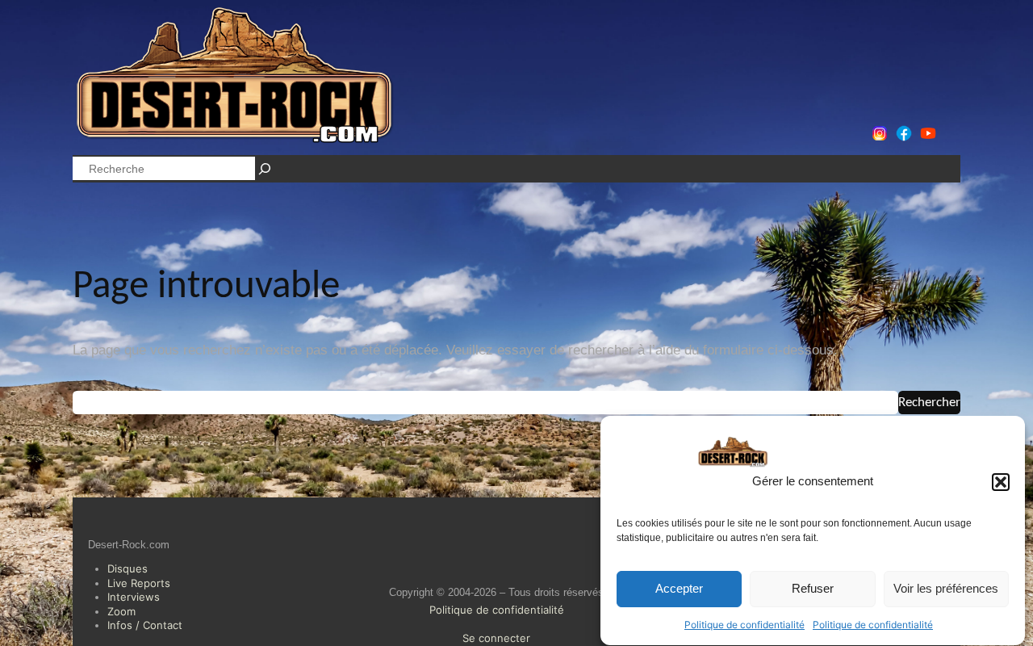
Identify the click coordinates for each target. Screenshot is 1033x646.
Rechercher (929, 402)
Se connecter (496, 637)
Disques (127, 568)
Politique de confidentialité (744, 625)
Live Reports (138, 583)
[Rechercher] (264, 168)
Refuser (813, 589)
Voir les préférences (945, 589)
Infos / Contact (144, 625)
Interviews (133, 596)
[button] (1001, 482)
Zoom (121, 611)
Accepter (679, 589)
